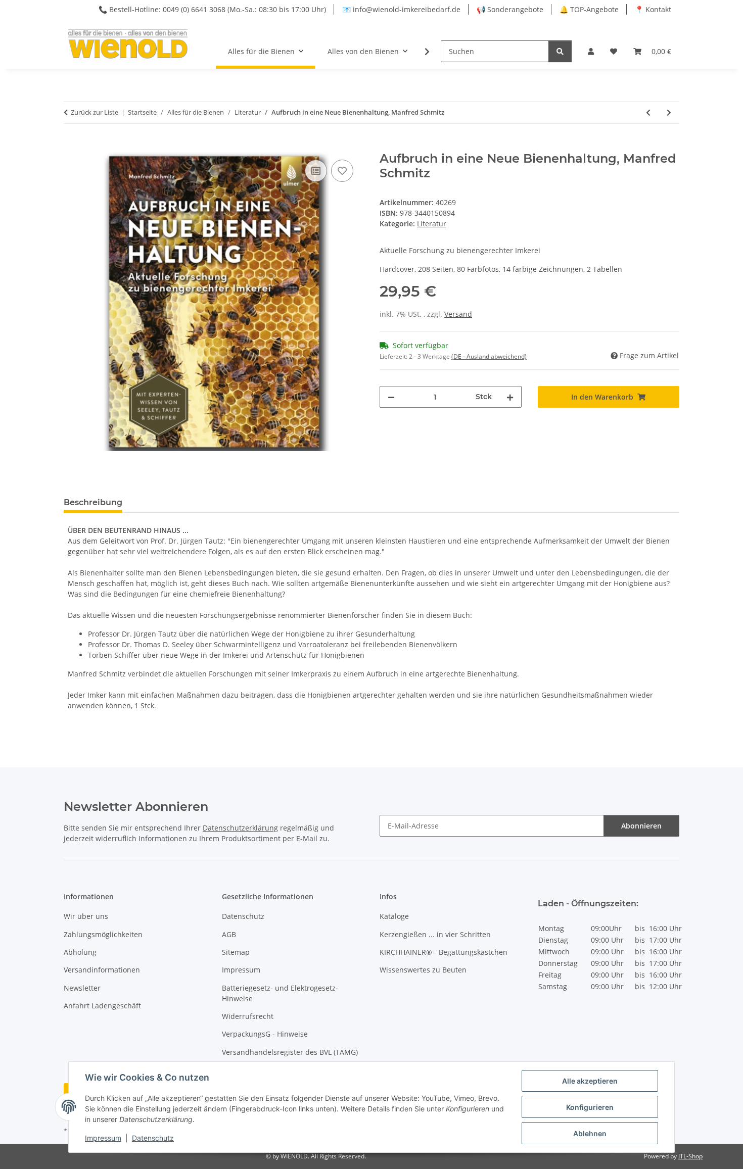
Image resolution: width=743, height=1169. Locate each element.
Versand (458, 314)
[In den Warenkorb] (72, 146)
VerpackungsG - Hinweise (265, 1034)
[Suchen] (560, 51)
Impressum (103, 1138)
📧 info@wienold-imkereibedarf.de (401, 9)
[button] (591, 51)
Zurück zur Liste (94, 112)
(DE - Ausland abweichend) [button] (489, 356)
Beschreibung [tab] (93, 502)
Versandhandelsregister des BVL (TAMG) (290, 1052)
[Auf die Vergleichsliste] (316, 171)
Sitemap (236, 952)
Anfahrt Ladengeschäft (102, 1005)
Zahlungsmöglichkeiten (103, 934)
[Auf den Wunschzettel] (342, 171)
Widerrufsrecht (247, 1016)
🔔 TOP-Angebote (589, 9)
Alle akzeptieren (590, 1081)
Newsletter (82, 988)
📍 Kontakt (653, 9)
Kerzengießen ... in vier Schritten (435, 934)
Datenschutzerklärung (240, 828)
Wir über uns (86, 916)
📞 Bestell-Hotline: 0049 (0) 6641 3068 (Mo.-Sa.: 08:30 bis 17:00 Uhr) (212, 9)
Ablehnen (590, 1133)
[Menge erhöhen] (510, 396)
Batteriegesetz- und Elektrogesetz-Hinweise (280, 993)
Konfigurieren (590, 1107)
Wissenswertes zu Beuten (423, 970)
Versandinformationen (102, 970)
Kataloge (394, 916)
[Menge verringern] (391, 396)
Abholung (80, 952)
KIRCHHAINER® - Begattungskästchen (443, 952)
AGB (229, 934)
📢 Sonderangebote (510, 9)
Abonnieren (641, 826)
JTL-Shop (690, 1156)
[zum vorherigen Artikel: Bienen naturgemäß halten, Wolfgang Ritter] (648, 112)
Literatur (431, 223)
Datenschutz (153, 1138)
